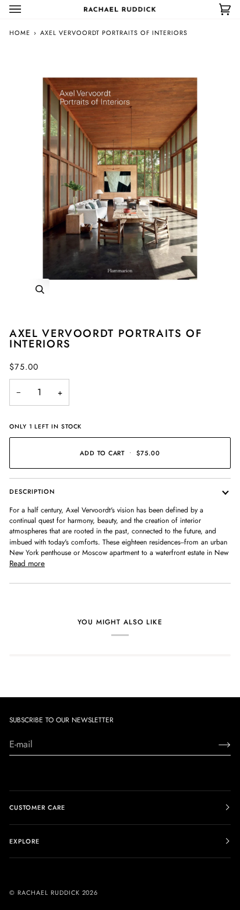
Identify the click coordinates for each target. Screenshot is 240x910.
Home (19, 32)
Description (32, 491)
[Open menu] (26, 9)
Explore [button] (24, 841)
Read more (27, 563)
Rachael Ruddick (48, 892)
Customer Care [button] (37, 807)
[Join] (215, 744)
